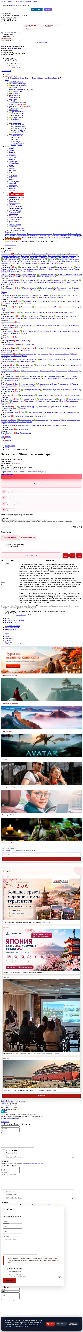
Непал (11, 177)
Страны (7, 74)
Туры (7, 80)
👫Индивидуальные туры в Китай (21, 89)
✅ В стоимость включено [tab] (9, 537)
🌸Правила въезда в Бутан (15, 422)
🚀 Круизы (24, 256)
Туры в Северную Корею (10, 412)
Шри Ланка (13, 176)
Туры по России (6, 337)
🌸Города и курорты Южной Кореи (44, 378)
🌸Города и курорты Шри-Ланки (62, 301)
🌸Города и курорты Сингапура (47, 401)
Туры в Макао (6, 416)
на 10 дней (22, 128)
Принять (50, 1324)
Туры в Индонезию (8, 288)
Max (49, 9)
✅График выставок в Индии (68, 295)
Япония (22, 78)
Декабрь (19, 145)
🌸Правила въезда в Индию (46, 297)
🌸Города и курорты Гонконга (69, 269)
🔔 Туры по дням (15, 123)
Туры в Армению (7, 341)
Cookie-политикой (30, 1325)
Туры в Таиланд (6, 307)
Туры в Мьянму (6, 407)
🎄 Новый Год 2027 (16, 82)
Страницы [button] (8, 642)
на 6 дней (21, 124)
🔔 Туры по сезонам (16, 117)
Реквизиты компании (59, 236)
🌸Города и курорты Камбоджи (60, 331)
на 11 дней (15, 130)
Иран (11, 165)
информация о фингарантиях (19, 5)
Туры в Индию (6, 295)
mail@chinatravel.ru (14, 48)
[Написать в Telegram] (2, 1113)
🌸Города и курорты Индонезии (40, 290)
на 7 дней (14, 126)
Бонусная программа (16, 199)
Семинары (12, 201)
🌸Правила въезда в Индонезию (69, 290)
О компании (9, 232)
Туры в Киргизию (7, 433)
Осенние (14, 115)
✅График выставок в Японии (46, 384)
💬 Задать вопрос (41, 42)
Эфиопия (12, 168)
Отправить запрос (7, 475)
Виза (6, 635)
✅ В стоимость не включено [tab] (27, 537)
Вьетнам (28, 78)
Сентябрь (14, 143)
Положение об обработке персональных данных (24, 236)
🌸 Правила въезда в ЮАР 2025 (15, 367)
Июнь (17, 139)
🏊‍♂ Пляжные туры (15, 91)
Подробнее (73, 1324)
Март (13, 137)
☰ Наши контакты (7, 40)
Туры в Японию (6, 384)
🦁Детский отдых (15, 87)
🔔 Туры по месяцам (16, 134)
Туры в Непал (6, 348)
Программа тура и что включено (13, 472)
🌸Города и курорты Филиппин (17, 318)
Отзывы (70, 236)
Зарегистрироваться (12, 627)
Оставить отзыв (14, 219)
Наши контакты (10, 245)
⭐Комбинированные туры (18, 85)
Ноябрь (13, 145)
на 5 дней (14, 124)
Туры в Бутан (6, 420)
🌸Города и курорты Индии (20, 297)
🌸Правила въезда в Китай (46, 263)
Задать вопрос (14, 221)
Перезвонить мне (7, 250)
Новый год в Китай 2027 (52, 78)
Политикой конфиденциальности (16, 1326)
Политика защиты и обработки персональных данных (52, 237)
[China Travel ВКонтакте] (5, 1113)
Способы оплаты (15, 225)
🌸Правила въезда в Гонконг (16, 271)
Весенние (14, 113)
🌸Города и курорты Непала (69, 348)
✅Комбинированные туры (69, 256)
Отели (7, 636)
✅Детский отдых (24, 258)
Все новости (41, 1095)
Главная (7, 444)
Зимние (20, 115)
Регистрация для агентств (49, 241)
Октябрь (21, 143)
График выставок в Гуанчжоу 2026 (53, 261)
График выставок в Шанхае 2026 (29, 261)
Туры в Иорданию (7, 429)
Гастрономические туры (17, 102)
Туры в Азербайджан (8, 344)
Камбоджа (12, 188)
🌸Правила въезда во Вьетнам (38, 276)
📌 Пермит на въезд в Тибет (15, 644)
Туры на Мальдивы (8, 322)
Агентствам (9, 192)
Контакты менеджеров (41, 484)
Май (12, 139)
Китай (7, 78)
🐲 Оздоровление (15, 93)
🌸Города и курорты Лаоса (55, 325)
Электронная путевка (16, 228)
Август (18, 141)
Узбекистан (13, 185)
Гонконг (12, 174)
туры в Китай (21, 615)
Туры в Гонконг (6, 267)
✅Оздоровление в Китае (65, 258)
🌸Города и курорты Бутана (70, 420)
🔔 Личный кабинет (12, 241)
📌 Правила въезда (28, 344)
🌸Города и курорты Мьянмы (58, 407)
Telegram (38, 9)
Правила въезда (24, 341)
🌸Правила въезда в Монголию (17, 361)
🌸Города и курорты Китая (21, 263)
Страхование (13, 226)
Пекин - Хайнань (38, 78)
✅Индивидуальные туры (10, 259)
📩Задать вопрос (68, 259)
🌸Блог (34, 263)
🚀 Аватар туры (39, 254)
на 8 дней (21, 126)
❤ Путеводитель (10, 622)
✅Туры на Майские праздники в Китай (33, 259)
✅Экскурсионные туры (9, 258)
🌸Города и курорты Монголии (70, 359)
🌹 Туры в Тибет (54, 256)
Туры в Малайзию (7, 280)
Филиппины (13, 187)
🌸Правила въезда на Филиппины (47, 318)
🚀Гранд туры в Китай (25, 254)
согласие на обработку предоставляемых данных (33, 1163)
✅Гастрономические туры (10, 378)
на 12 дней (22, 130)
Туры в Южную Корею (9, 376)
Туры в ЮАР (5, 365)
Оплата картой (46, 236)
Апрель (18, 137)
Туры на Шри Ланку (8, 301)
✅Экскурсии (45, 390)
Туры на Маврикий (8, 390)
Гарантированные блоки (17, 230)
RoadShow (12, 205)
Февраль (20, 136)
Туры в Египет (6, 395)
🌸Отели (60, 263)
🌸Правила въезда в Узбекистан (67, 371)
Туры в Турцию (6, 312)
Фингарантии (13, 215)
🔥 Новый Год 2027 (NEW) (37, 256)
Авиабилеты (9, 638)
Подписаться (42, 859)
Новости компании (15, 217)
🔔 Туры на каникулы (16, 112)
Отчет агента (13, 214)
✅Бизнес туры (50, 258)
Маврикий (12, 183)
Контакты (13, 234)
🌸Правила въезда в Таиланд (69, 307)
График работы (21, 237)
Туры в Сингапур (7, 399)
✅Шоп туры (42, 359)
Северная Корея (14, 181)
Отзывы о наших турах (36, 472)
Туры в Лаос (5, 325)
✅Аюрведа (53, 295)
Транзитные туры (20, 106)
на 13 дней (15, 132)
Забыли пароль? (10, 629)
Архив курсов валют (6, 22)
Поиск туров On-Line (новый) (29, 241)
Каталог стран (10, 446)
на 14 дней (23, 132)
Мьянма (11, 166)
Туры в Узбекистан (7, 371)
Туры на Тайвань (7, 354)
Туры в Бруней (6, 425)
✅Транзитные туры (55, 259)
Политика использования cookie (10, 1118)
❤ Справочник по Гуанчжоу (14, 620)
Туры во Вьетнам (7, 275)
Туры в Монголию (7, 359)
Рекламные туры (14, 97)
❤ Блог (7, 618)
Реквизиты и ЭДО (15, 212)
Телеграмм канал (15, 223)
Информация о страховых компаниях (39, 234)
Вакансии (30, 237)
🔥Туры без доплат (11, 76)
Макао (11, 179)
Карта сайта (5, 1122)
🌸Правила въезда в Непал (13, 350)
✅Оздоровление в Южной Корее (52, 376)
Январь (13, 136)
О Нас (7, 234)
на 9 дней (14, 128)
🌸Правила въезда (66, 312)
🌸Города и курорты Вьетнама (11, 276)
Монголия (12, 170)
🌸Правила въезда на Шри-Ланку (12, 303)
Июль (13, 141)
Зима (13, 119)
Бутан (11, 172)
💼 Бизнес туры (14, 95)
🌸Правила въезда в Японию (29, 386)
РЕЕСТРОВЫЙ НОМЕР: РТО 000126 (24, 2)
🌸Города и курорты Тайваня (59, 354)
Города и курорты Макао (25, 416)
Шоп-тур (12, 101)
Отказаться (61, 1324)
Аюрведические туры (16, 108)
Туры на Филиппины (8, 316)
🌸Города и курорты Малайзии (45, 282)
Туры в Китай (6, 254)
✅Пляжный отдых (38, 258)
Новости (8, 640)
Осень (17, 121)
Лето (13, 121)
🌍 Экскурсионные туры (17, 84)
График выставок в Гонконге (36, 269)
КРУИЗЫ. (17, 104)
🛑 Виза (14, 254)
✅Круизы (38, 395)
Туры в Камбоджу (7, 331)
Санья (7, 563)
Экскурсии (12, 99)
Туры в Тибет (13, 110)
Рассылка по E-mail (15, 206)
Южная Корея (14, 78)
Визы (7, 146)
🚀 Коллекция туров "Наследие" (56, 254)
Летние (20, 113)
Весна (17, 119)
